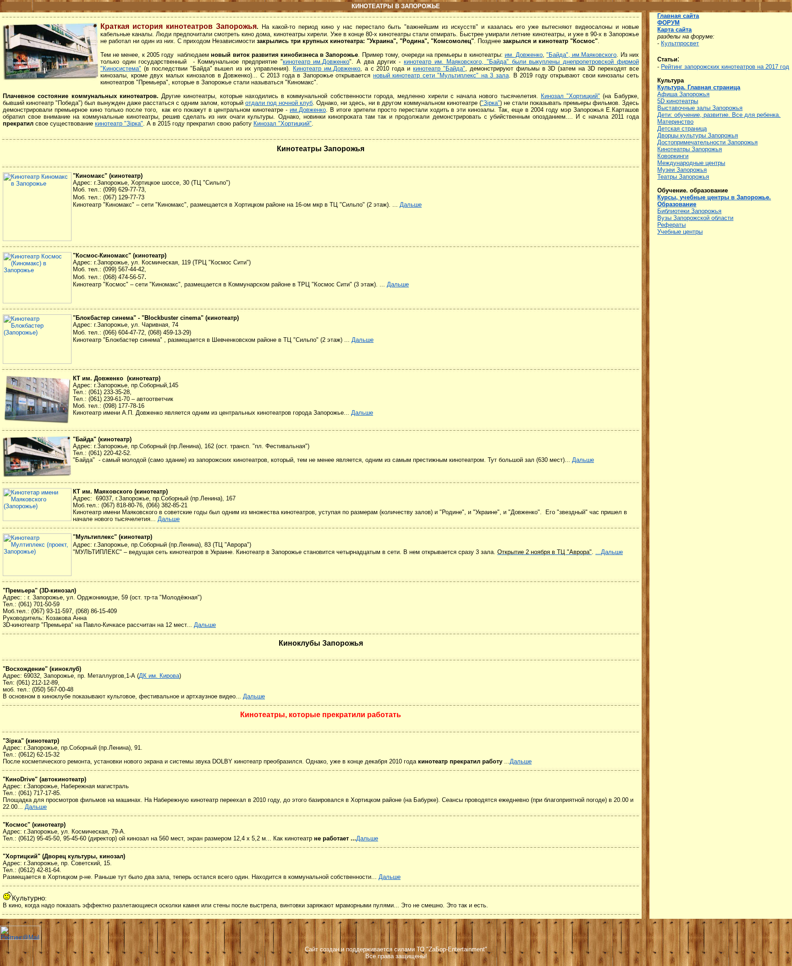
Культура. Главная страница (698, 87)
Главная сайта (678, 15)
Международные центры (691, 162)
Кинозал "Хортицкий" (570, 96)
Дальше (411, 204)
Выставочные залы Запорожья (699, 107)
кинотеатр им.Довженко (316, 61)
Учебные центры (680, 231)
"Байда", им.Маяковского (581, 54)
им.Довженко (308, 109)
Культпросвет (680, 43)
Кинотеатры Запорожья (689, 149)
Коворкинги (672, 156)
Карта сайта (674, 29)
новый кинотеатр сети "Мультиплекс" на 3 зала (441, 75)
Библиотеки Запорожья (689, 211)
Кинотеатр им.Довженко (326, 68)
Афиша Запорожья (683, 94)
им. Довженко (524, 54)
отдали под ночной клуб (279, 102)
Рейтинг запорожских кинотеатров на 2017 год (725, 66)
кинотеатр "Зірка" (119, 123)
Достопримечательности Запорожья (707, 142)
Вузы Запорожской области (695, 217)
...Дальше (609, 552)
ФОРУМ (668, 22)
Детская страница (682, 128)
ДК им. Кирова (159, 675)
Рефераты (671, 224)
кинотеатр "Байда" (439, 68)
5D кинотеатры (677, 101)
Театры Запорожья (683, 176)
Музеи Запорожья (682, 169)
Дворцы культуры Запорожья (697, 135)
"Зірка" (490, 102)
